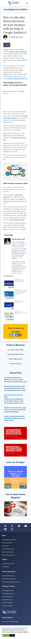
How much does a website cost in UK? (20, 313)
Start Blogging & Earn (8, 590)
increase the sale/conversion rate (16, 78)
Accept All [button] (5, 635)
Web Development (10, 319)
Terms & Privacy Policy (8, 555)
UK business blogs (21, 263)
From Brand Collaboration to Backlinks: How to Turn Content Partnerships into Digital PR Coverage (15, 379)
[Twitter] (14, 335)
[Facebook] (10, 335)
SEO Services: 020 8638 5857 (10, 621)
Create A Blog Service (15, 359)
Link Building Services (8, 549)
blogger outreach (16, 243)
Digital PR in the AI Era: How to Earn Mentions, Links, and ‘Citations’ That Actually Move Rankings (15, 409)
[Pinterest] (20, 335)
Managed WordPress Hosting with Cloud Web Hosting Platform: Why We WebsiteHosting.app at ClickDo (15, 388)
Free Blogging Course (8, 593)
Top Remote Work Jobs (8, 576)
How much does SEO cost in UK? (20, 302)
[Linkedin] (17, 335)
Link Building (11, 287)
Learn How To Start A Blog (15, 349)
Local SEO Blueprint (7, 602)
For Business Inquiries (8, 563)
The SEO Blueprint (7, 599)
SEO (12, 308)
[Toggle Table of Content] (7, 45)
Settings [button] (12, 635)
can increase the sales (17, 220)
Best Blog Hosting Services (15, 354)
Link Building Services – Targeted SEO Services (20, 280)
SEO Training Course (7, 596)
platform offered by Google (18, 52)
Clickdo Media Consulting (9, 539)
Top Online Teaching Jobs (9, 579)
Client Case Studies (7, 543)
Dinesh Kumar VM (17, 37)
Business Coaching (15, 363)
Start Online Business (8, 552)
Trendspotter (5, 566)
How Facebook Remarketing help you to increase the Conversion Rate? (21, 292)
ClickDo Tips (5, 546)
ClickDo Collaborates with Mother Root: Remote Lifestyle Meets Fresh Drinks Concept (14, 418)
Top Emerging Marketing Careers (11, 582)
